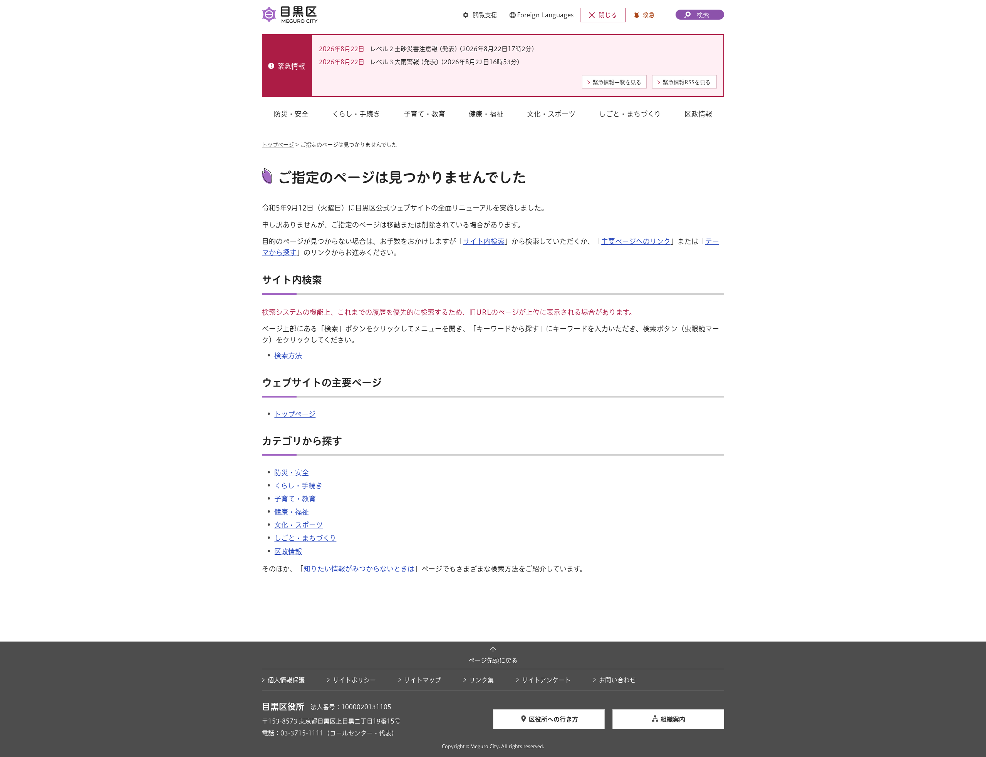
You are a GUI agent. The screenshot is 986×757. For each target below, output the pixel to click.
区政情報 (288, 551)
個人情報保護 (286, 680)
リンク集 (481, 680)
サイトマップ (422, 680)
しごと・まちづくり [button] (630, 113)
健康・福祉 (291, 511)
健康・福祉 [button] (486, 113)
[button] (480, 15)
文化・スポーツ (298, 524)
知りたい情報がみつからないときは (359, 568)
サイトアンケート (546, 680)
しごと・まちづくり (305, 538)
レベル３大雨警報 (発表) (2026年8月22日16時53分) (445, 62)
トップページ (278, 144)
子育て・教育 (295, 498)
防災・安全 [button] (291, 113)
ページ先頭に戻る (493, 660)
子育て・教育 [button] (424, 113)
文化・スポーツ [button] (551, 113)
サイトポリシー (354, 680)
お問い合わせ (617, 680)
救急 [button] (648, 15)
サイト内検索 (484, 241)
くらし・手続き (298, 485)
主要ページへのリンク (636, 241)
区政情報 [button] (698, 113)
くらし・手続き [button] (356, 113)
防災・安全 (291, 472)
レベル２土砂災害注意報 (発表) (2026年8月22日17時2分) (452, 49)
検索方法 (288, 355)
